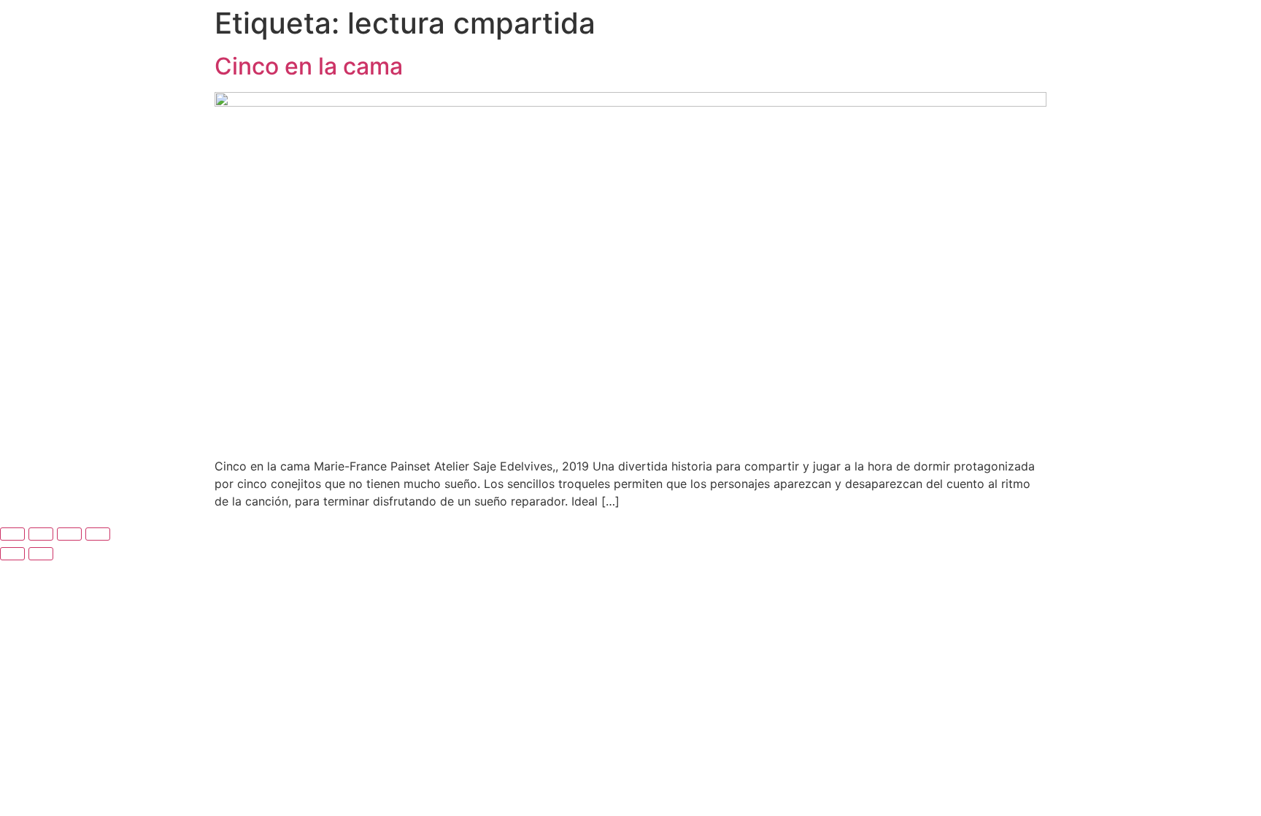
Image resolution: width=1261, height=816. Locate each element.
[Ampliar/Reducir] (12, 534)
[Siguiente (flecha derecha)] (40, 553)
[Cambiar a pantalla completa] (40, 534)
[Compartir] (69, 534)
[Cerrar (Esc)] (97, 534)
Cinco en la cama (309, 66)
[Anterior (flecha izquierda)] (12, 553)
